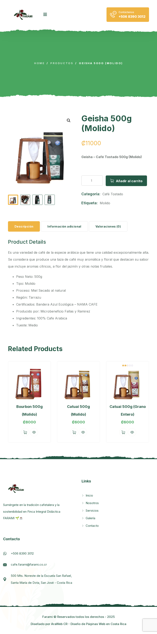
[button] (68, 120)
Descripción (24, 226)
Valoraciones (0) (108, 226)
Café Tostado (112, 194)
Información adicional (64, 226)
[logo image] (23, 14)
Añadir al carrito (129, 181)
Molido (105, 203)
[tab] (24, 226)
